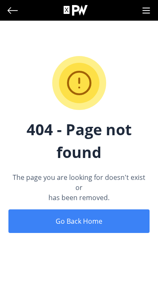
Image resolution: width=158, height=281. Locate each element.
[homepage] (80, 10)
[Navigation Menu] (146, 10)
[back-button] (13, 10)
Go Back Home (79, 221)
